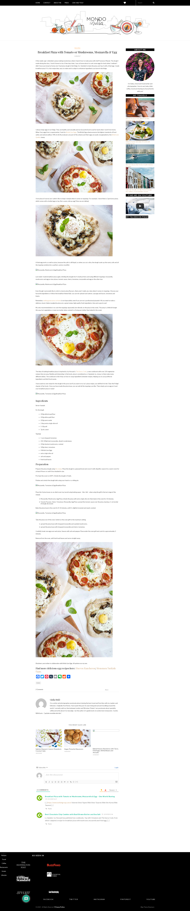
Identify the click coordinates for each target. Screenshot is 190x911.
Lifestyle (3, 875)
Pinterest (125, 899)
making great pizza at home (52, 300)
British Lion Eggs (71, 132)
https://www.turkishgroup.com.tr (59, 803)
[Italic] (49, 782)
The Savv (79, 371)
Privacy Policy (60, 907)
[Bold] (46, 782)
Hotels (4, 871)
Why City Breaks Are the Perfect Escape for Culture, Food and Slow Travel (139, 190)
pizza (38, 683)
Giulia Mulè (55, 699)
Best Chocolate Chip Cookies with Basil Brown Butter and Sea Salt (73, 814)
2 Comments (39, 689)
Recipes (77, 48)
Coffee (4, 863)
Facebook (48, 899)
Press (67, 3)
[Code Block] (67, 782)
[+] (77, 782)
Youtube (150, 899)
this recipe (58, 469)
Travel (4, 859)
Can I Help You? (77, 3)
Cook (85, 371)
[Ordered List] (58, 782)
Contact (46, 3)
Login (116, 767)
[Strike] (55, 782)
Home (38, 3)
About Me (57, 3)
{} (73, 782)
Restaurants (4, 867)
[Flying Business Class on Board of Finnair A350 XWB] (140, 206)
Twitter (73, 899)
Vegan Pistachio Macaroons (73, 749)
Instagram (99, 899)
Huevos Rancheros (85, 668)
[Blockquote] (64, 782)
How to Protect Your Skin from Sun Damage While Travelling (137, 119)
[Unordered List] (61, 782)
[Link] (70, 782)
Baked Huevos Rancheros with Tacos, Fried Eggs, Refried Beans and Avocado (106, 750)
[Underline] (52, 782)
